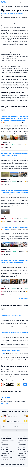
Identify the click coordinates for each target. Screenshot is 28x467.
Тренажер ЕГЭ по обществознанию (5, 448)
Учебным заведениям (6, 464)
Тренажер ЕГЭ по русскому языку (7, 441)
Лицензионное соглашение (18, 464)
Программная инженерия (10, 351)
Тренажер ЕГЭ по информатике (5, 454)
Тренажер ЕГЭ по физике (7, 457)
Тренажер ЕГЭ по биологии (7, 451)
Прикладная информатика (11, 315)
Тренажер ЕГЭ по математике (5, 445)
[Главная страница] (4, 2)
